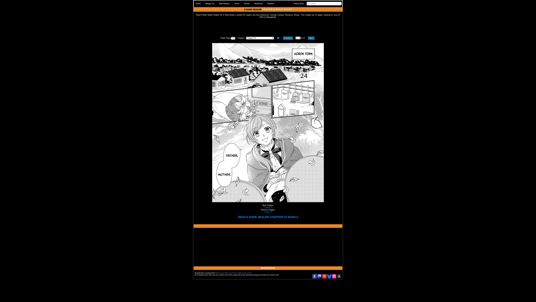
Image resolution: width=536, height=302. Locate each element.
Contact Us (227, 273)
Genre (236, 4)
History (247, 4)
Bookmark (258, 4)
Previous (287, 38)
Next (311, 38)
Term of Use (247, 273)
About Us (219, 273)
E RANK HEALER (252, 9)
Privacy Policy (237, 273)
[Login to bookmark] (278, 38)
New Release (224, 4)
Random (270, 4)
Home (198, 4)
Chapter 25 (268, 208)
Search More (299, 4)
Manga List (209, 4)
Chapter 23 (268, 212)
